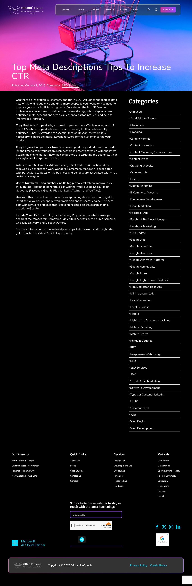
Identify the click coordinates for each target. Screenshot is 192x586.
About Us (136, 112)
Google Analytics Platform (147, 260)
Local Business (139, 307)
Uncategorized (139, 408)
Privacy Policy (138, 565)
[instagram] (171, 527)
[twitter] (164, 527)
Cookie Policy (158, 565)
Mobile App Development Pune (150, 320)
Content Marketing (142, 145)
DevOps (135, 179)
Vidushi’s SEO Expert (51, 233)
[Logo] (25, 4)
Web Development (142, 428)
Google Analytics (141, 253)
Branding (136, 132)
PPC (133, 347)
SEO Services (70, 85)
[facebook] (157, 527)
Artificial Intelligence (143, 118)
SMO (133, 374)
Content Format (140, 139)
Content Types (139, 159)
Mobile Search (139, 334)
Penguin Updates (141, 341)
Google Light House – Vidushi (149, 280)
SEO (133, 361)
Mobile (134, 314)
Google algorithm (141, 246)
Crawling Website (141, 166)
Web (133, 415)
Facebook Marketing (143, 226)
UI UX (134, 401)
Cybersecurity (139, 172)
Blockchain (137, 125)
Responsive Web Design (145, 354)
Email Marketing (140, 206)
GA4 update (138, 233)
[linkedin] (178, 527)
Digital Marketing (141, 186)
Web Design (138, 421)
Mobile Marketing (141, 327)
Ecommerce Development (146, 199)
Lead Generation (140, 300)
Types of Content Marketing (147, 394)
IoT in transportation (143, 293)
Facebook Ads (139, 213)
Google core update (142, 267)
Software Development (145, 388)
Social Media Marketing (145, 381)
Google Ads (137, 240)
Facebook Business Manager (148, 219)
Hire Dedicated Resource (146, 287)
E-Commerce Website (144, 192)
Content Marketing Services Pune (151, 152)
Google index (138, 273)
